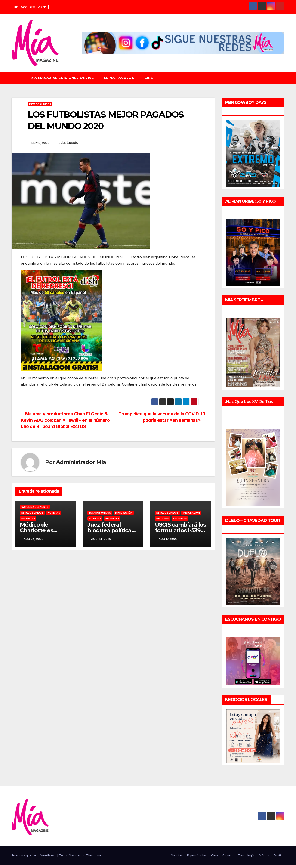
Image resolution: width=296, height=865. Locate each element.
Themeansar (95, 855)
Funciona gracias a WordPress (34, 855)
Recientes (28, 518)
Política (279, 855)
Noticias (54, 512)
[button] (283, 77)
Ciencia (228, 855)
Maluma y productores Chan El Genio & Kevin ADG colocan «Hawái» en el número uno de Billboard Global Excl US (65, 420)
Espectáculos (119, 78)
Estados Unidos (40, 104)
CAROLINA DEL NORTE (34, 506)
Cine (148, 78)
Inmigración (123, 512)
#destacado (68, 142)
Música (264, 855)
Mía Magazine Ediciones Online (62, 78)
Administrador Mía (81, 462)
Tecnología (246, 855)
